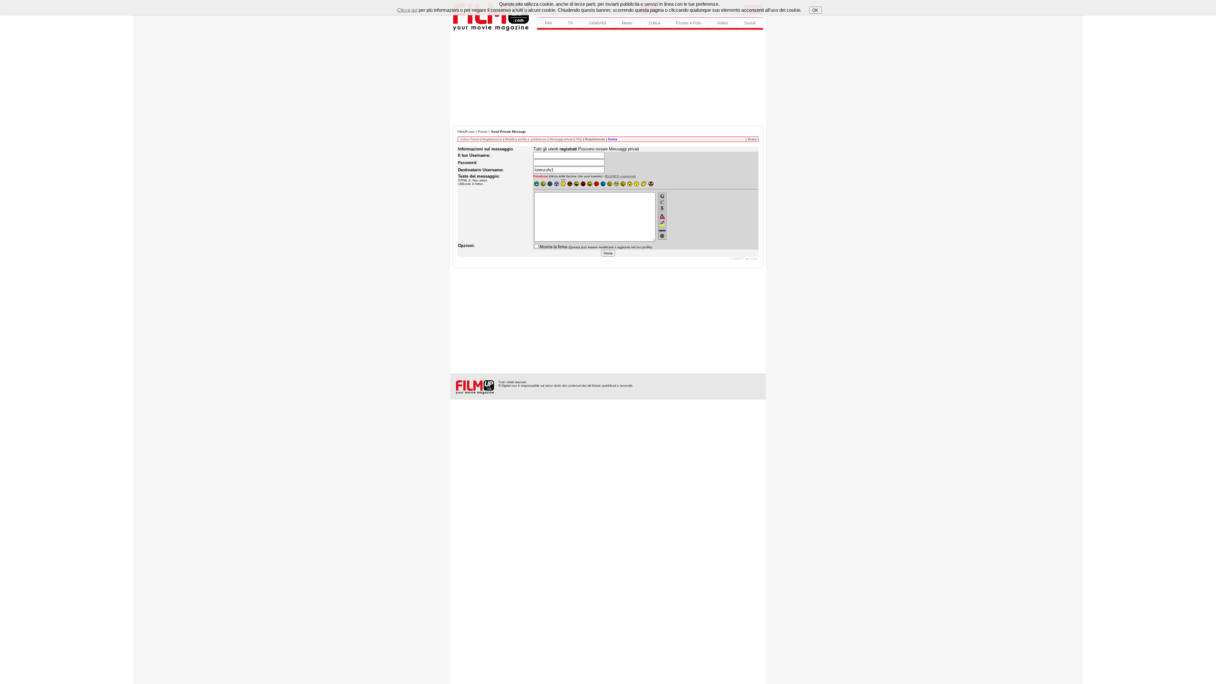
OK (815, 10)
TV (570, 23)
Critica (654, 23)
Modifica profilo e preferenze (526, 139)
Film (548, 23)
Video (722, 23)
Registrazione (492, 139)
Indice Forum (469, 139)
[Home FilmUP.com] (491, 30)
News (627, 23)
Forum (482, 131)
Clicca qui (407, 10)
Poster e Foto (688, 23)
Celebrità (597, 23)
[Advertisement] (608, 78)
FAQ (579, 139)
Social (750, 23)
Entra (752, 139)
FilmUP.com (466, 131)
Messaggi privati (561, 139)
